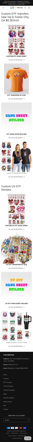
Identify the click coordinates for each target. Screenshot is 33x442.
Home (5, 374)
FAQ (4, 405)
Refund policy (15, 433)
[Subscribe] (28, 420)
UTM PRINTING (15, 431)
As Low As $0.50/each (16, 99)
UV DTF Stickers (8, 386)
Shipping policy (22, 435)
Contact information (17, 438)
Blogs (5, 394)
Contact (5, 409)
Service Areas (7, 401)
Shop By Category (8, 397)
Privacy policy (23, 433)
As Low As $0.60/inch (16, 229)
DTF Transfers (7, 382)
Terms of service (12, 435)
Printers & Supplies (9, 390)
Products (6, 378)
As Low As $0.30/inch (16, 60)
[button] (3, 8)
